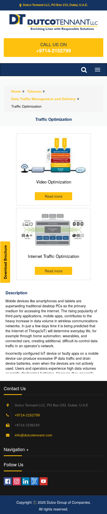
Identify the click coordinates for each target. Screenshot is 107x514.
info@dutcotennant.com (33, 435)
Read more (53, 196)
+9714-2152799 (53, 50)
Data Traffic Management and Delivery (43, 99)
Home (16, 91)
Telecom (34, 91)
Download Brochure (5, 262)
